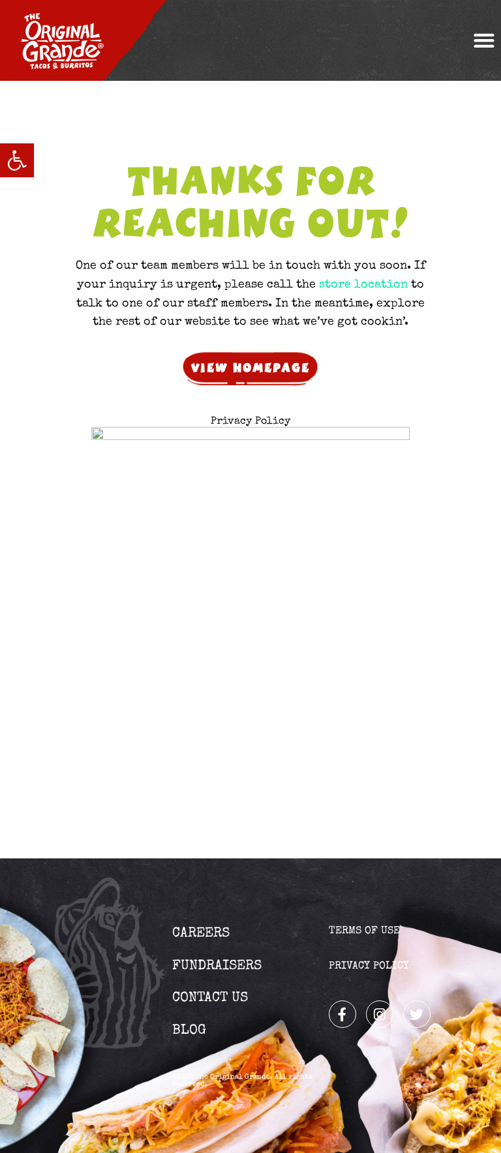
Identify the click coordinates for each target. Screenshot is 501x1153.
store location (363, 285)
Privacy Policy (250, 421)
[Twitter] (417, 1014)
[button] (17, 160)
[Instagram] (379, 1014)
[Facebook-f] (342, 1014)
